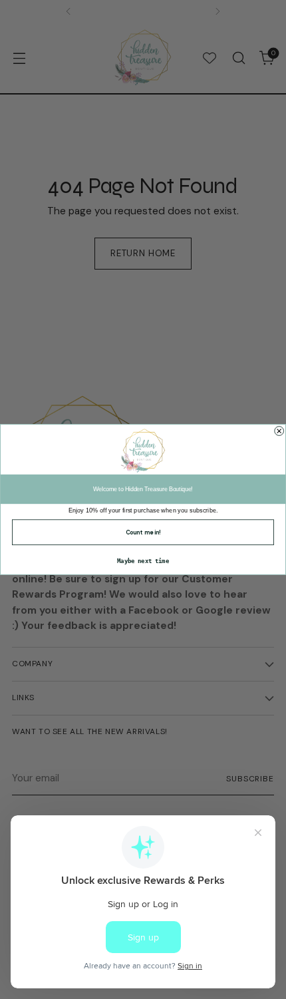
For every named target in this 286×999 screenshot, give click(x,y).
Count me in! (143, 532)
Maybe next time (142, 561)
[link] (143, 451)
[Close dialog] (279, 431)
